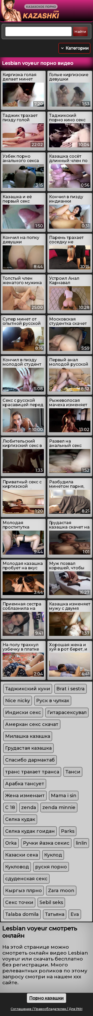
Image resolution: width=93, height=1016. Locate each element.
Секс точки (19, 902)
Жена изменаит (25, 795)
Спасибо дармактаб (30, 760)
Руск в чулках (52, 700)
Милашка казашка (27, 736)
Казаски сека (21, 855)
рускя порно (51, 867)
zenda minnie (58, 807)
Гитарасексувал (67, 712)
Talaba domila (22, 914)
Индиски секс (23, 712)
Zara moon (61, 890)
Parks (67, 831)
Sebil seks (51, 902)
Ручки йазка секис (46, 843)
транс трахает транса (32, 772)
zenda (28, 807)
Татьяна (54, 914)
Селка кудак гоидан (30, 831)
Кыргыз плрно (23, 890)
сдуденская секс (26, 879)
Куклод (53, 855)
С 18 (10, 807)
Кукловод (17, 867)
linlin (81, 843)
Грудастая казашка (28, 748)
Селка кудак (20, 819)
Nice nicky (17, 700)
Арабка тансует (24, 784)
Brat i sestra (70, 689)
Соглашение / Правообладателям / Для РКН (46, 1009)
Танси (72, 772)
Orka (11, 843)
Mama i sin (63, 795)
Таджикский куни (27, 689)
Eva (75, 914)
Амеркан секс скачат (31, 724)
